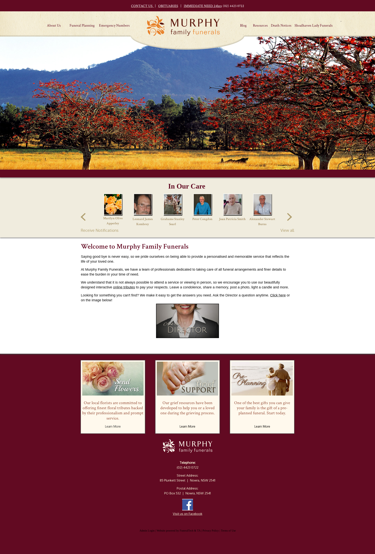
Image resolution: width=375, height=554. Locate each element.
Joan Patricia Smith (232, 219)
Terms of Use (228, 530)
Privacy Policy (211, 530)
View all (287, 230)
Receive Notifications (100, 230)
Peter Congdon (202, 219)
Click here (278, 295)
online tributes (124, 287)
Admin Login (146, 530)
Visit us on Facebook (187, 514)
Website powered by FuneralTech (175, 530)
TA (198, 530)
